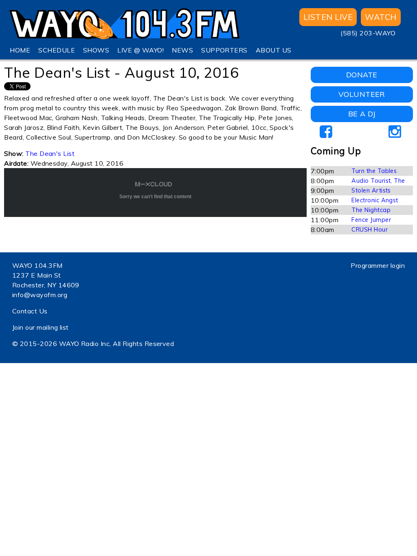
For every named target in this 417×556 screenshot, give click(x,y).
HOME (20, 50)
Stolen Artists (371, 190)
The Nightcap (371, 210)
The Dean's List (50, 153)
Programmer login (378, 265)
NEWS (182, 50)
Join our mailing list (40, 327)
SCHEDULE (56, 50)
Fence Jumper (371, 219)
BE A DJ (361, 113)
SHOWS (96, 50)
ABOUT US (274, 50)
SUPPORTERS (224, 50)
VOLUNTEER (361, 94)
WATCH (380, 17)
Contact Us (30, 311)
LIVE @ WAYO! (140, 50)
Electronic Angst (374, 200)
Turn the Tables (374, 171)
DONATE (361, 74)
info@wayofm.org (39, 295)
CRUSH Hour (369, 229)
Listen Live (328, 17)
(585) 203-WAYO (367, 33)
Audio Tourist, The (378, 180)
